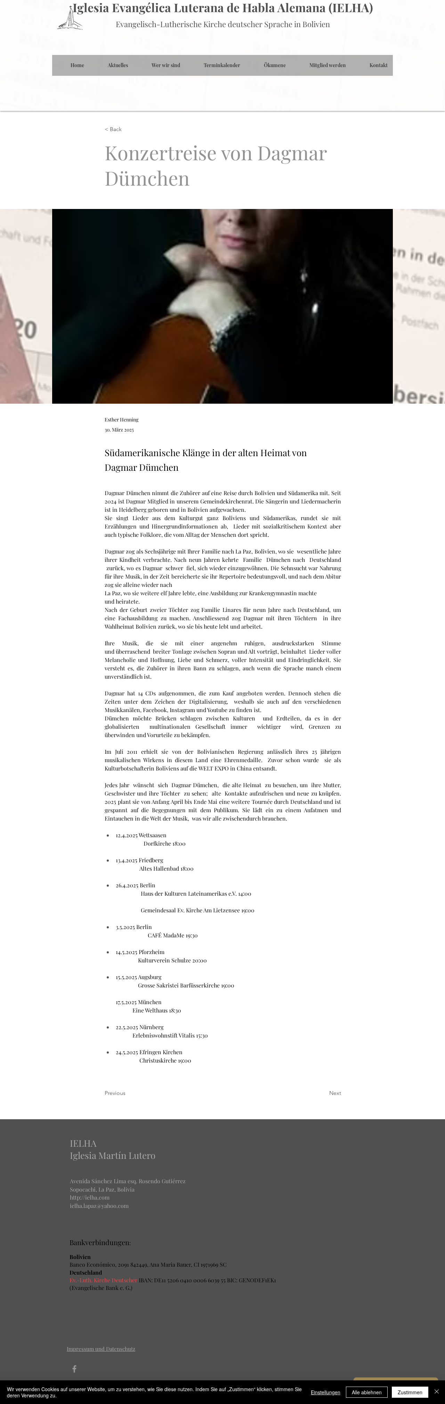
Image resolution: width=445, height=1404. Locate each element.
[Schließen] (436, 1392)
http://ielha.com (90, 1197)
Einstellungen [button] (325, 1392)
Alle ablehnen (367, 1392)
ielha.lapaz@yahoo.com (99, 1205)
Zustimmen (410, 1392)
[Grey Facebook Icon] (74, 1369)
